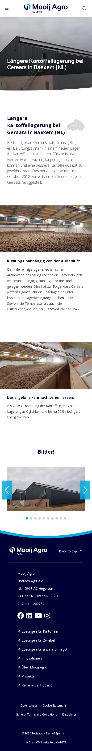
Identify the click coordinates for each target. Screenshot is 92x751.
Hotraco (37, 733)
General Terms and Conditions (36, 714)
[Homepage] (46, 8)
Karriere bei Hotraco (37, 685)
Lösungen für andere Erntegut (44, 649)
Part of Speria (55, 733)
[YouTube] (38, 615)
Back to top (68, 551)
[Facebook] (20, 615)
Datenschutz (29, 706)
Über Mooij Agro (34, 667)
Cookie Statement (54, 706)
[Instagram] (47, 615)
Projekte (28, 676)
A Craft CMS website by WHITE (46, 742)
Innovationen (32, 658)
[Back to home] (28, 551)
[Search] (84, 8)
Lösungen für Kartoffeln (40, 631)
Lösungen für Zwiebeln (39, 640)
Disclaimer (69, 714)
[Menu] (6, 8)
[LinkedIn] (29, 615)
